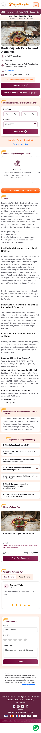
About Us (10, 699)
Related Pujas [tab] (31, 190)
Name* (6, 625)
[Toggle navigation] (3, 5)
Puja (21, 12)
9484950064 (9, 71)
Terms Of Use (19, 699)
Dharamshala (9, 12)
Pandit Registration (33, 697)
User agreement (20, 702)
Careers (12, 697)
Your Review (8, 645)
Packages (31, 12)
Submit (20, 662)
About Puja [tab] (7, 190)
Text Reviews (9, 577)
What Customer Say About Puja (18, 93)
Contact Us (5, 697)
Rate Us (6, 635)
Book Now (18, 131)
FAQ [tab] (23, 190)
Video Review (18, 86)
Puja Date (7, 119)
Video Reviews (24, 577)
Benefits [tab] (16, 190)
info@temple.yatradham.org (28, 684)
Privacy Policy (29, 699)
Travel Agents (21, 697)
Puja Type (7, 109)
